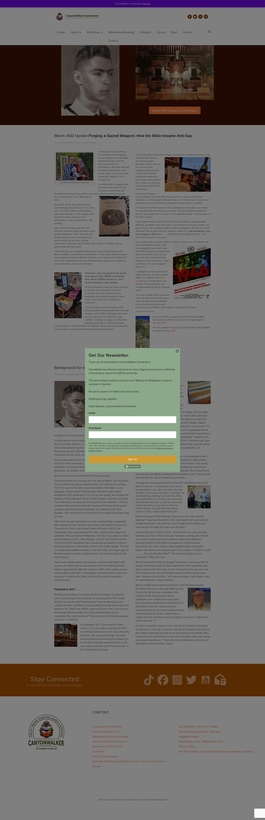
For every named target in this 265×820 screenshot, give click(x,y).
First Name (95, 428)
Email (92, 413)
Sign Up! (132, 459)
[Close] (177, 351)
